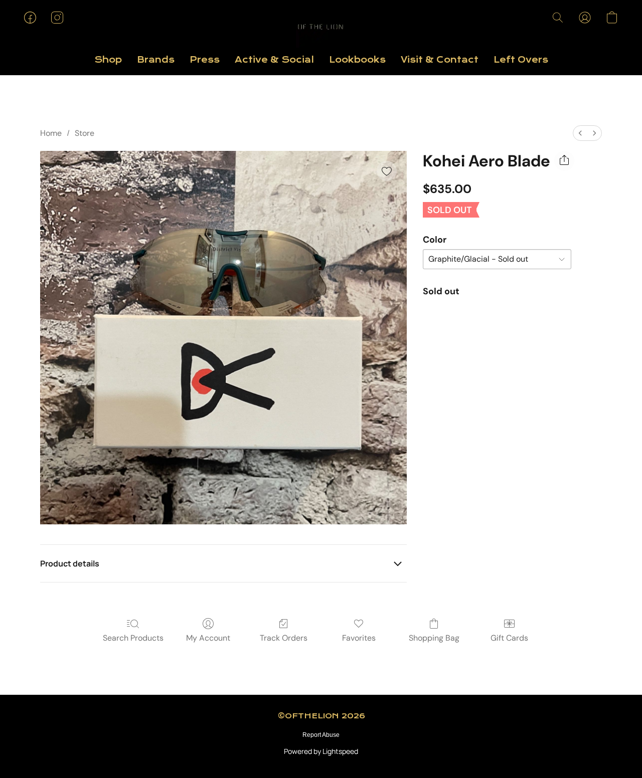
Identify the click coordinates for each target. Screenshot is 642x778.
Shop (108, 60)
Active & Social (274, 60)
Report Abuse (321, 734)
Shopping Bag (434, 638)
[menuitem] (580, 133)
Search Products (133, 638)
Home (51, 133)
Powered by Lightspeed (321, 751)
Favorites (359, 638)
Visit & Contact (439, 60)
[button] (321, 28)
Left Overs (521, 60)
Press (205, 60)
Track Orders (283, 638)
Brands (156, 60)
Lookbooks (357, 60)
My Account (208, 638)
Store (84, 133)
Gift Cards (509, 638)
